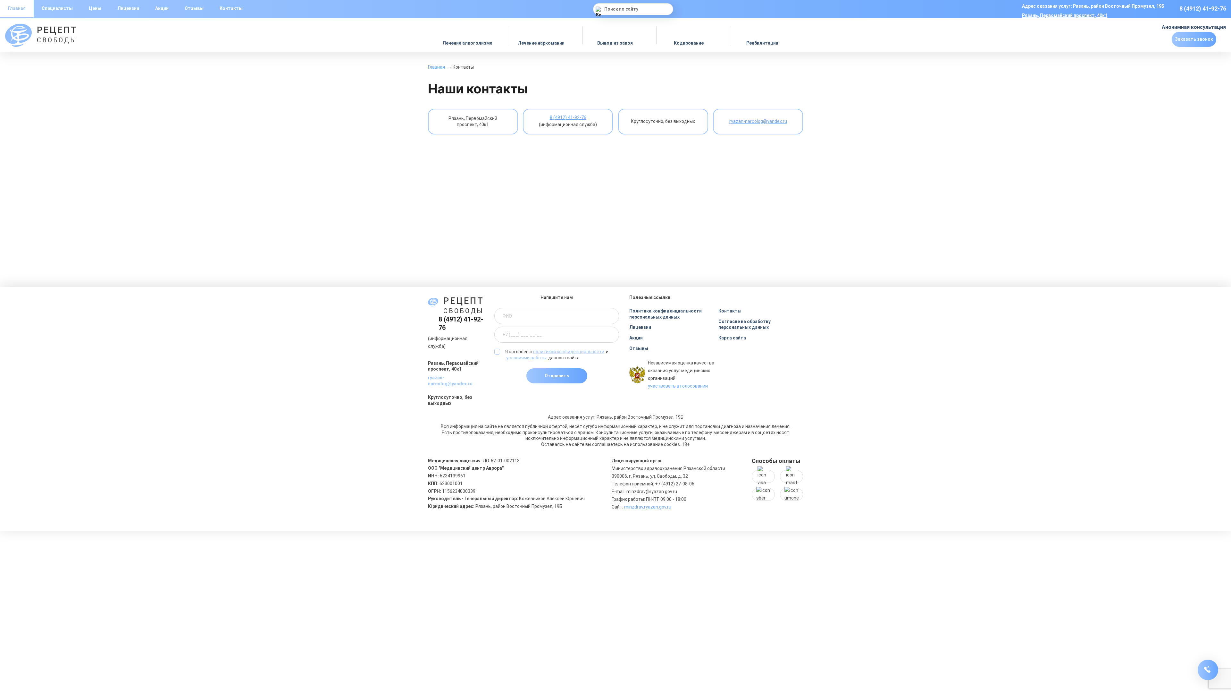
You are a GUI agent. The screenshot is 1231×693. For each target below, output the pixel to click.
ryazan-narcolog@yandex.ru (450, 380)
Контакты (231, 8)
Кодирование (689, 43)
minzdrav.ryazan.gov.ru (647, 506)
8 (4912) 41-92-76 (1202, 8)
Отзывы (194, 8)
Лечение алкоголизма (467, 43)
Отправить (557, 375)
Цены (95, 8)
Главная (436, 67)
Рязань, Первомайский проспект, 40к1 (1064, 15)
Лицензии (128, 8)
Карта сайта (732, 337)
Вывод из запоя (615, 43)
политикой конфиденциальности (568, 351)
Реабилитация (762, 43)
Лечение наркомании (541, 43)
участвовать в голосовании (678, 386)
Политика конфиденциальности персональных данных (665, 314)
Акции (162, 8)
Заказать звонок (1194, 39)
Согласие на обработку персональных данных (744, 324)
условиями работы (526, 357)
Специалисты (57, 8)
